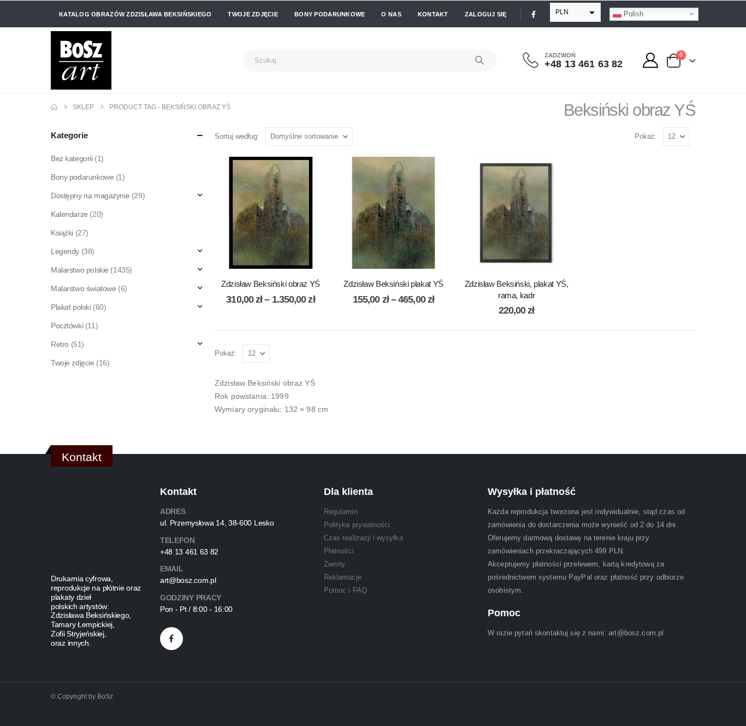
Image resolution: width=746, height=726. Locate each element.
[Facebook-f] (171, 638)
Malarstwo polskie (80, 269)
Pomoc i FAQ (345, 590)
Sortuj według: (237, 136)
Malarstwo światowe (83, 288)
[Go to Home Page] (54, 107)
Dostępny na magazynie (90, 195)
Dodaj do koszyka (525, 257)
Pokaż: (646, 136)
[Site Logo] (81, 60)
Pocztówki (67, 325)
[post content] (271, 213)
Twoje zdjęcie (253, 14)
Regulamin (341, 511)
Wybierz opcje (279, 257)
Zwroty (334, 564)
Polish (632, 13)
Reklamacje (343, 577)
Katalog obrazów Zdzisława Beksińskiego (135, 14)
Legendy (65, 251)
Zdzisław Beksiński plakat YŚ (393, 283)
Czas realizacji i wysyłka (363, 538)
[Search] (479, 61)
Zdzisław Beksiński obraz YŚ (270, 283)
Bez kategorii (72, 158)
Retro (60, 344)
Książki (62, 232)
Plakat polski (71, 307)
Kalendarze (69, 214)
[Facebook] (533, 14)
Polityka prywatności (357, 525)
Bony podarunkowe (329, 14)
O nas (391, 14)
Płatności (339, 551)
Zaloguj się (486, 14)
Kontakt (433, 14)
